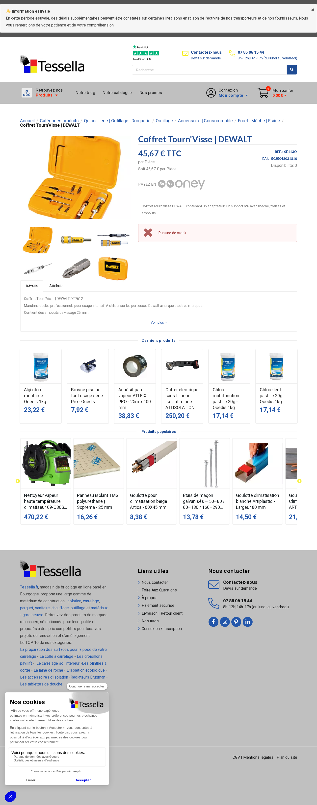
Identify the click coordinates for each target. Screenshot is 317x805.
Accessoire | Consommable (205, 121)
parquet (26, 608)
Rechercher (292, 69)
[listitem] (45, 481)
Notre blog (85, 92)
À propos (150, 597)
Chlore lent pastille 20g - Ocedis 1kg (272, 395)
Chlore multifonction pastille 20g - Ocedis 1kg (226, 398)
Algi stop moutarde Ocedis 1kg (35, 395)
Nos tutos (150, 621)
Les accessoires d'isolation (44, 677)
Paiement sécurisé (158, 605)
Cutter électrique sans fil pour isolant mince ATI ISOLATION (182, 398)
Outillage (164, 121)
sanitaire (42, 608)
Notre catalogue (117, 92)
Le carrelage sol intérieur (57, 663)
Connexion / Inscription (162, 628)
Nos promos (150, 92)
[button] (18, 481)
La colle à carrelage (56, 656)
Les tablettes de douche (41, 684)
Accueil (27, 121)
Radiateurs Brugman (88, 677)
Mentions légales (258, 757)
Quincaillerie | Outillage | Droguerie (117, 121)
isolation (73, 601)
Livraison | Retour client (162, 613)
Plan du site (287, 757)
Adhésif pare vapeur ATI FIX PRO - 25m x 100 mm (134, 398)
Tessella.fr (29, 587)
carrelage (91, 601)
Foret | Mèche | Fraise (259, 121)
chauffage (60, 608)
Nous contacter (155, 582)
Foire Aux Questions (159, 590)
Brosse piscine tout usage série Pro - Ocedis (87, 395)
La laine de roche (48, 670)
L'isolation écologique (86, 670)
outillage (78, 608)
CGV (236, 757)
